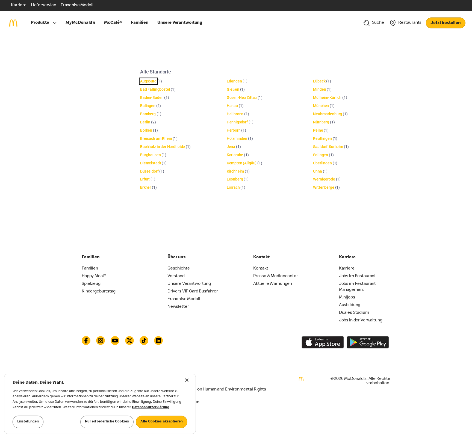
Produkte (40, 23)
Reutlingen (322, 138)
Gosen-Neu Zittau (242, 97)
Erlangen (234, 81)
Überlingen (322, 163)
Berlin (145, 122)
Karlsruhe (235, 155)
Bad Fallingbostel (155, 89)
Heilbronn (235, 114)
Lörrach (233, 187)
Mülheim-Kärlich (327, 97)
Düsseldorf (149, 171)
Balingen (147, 105)
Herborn (234, 130)
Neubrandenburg (327, 114)
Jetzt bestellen (445, 23)
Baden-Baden (151, 97)
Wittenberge (323, 187)
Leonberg (235, 179)
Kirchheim (235, 171)
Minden (319, 89)
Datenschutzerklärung (150, 407)
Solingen (320, 155)
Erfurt (145, 179)
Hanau (232, 105)
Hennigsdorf (237, 122)
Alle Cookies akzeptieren (161, 422)
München (321, 105)
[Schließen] (187, 380)
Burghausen (150, 155)
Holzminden (237, 138)
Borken (146, 130)
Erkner (145, 187)
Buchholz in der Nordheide (162, 146)
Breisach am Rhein (156, 138)
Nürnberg (321, 122)
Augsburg (148, 81)
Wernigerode (324, 179)
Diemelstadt (150, 163)
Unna (317, 171)
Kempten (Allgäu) (242, 163)
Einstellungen (28, 422)
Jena (231, 146)
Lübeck (319, 81)
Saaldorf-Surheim (328, 146)
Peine (318, 130)
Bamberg (148, 114)
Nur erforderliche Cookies (107, 422)
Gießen (233, 89)
